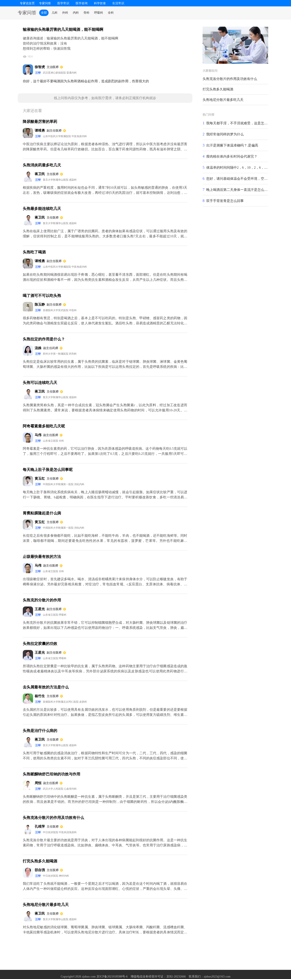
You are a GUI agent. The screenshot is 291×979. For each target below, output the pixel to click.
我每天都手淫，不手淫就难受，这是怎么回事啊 (242, 123)
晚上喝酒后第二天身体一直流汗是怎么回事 (238, 189)
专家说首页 (27, 3)
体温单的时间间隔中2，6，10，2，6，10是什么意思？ (247, 167)
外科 (65, 12)
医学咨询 (82, 3)
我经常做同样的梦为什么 (225, 134)
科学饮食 (100, 3)
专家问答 (45, 3)
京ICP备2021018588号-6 (112, 976)
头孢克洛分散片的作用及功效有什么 (230, 79)
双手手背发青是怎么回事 (225, 201)
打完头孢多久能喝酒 (218, 89)
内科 (76, 12)
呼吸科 (98, 12)
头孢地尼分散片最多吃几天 (223, 100)
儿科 (55, 12)
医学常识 (63, 3)
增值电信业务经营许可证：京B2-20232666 (158, 976)
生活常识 (118, 3)
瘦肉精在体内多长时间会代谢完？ (231, 156)
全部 (44, 12)
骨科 (86, 12)
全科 (111, 12)
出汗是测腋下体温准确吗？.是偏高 (232, 145)
